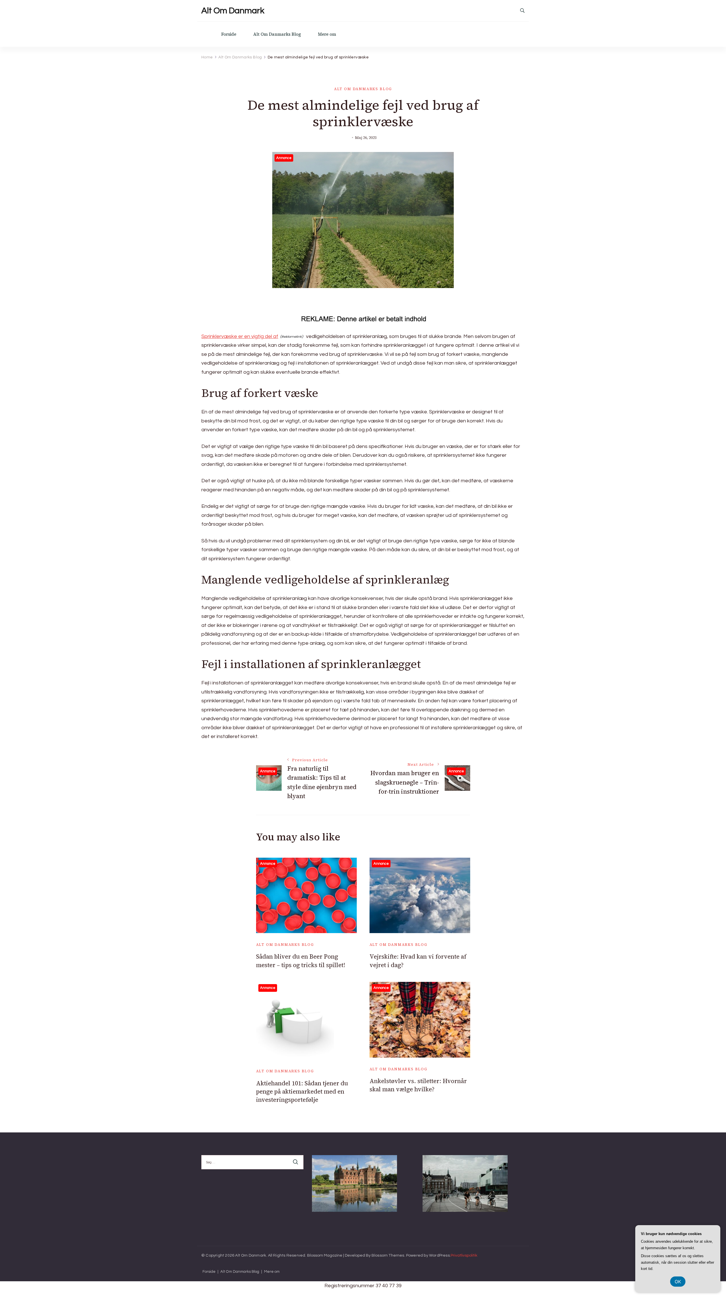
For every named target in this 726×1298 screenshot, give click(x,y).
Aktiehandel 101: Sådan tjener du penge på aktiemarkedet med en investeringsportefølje (302, 1091)
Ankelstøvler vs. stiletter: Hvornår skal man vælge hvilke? (418, 1085)
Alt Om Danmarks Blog (277, 34)
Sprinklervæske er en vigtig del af (239, 336)
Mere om (327, 34)
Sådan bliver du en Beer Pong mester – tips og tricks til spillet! (300, 960)
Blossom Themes (388, 1255)
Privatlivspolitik (464, 1255)
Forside (228, 34)
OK (678, 1281)
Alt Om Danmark (232, 10)
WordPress (439, 1255)
